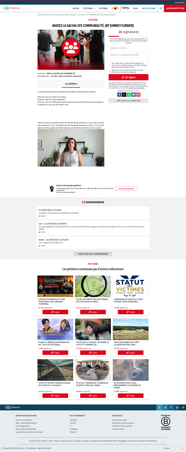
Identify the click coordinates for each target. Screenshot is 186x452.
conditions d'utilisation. (137, 88)
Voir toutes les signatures (129, 100)
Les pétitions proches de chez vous (29, 432)
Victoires (103, 8)
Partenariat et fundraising (26, 429)
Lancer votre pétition (24, 420)
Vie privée (77, 441)
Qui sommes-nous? (119, 420)
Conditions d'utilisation (137, 441)
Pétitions (48, 15)
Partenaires (152, 441)
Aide (51, 441)
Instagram (74, 429)
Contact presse (118, 429)
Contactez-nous (65, 441)
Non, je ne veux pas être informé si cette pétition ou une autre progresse (127, 71)
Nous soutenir (148, 8)
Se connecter (180, 2)
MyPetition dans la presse (122, 426)
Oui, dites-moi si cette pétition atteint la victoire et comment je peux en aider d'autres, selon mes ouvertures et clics (129, 65)
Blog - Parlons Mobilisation (26, 423)
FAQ (55, 441)
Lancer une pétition (175, 8)
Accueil (76, 8)
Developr (47, 448)
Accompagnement (23, 426)
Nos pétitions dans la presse (123, 423)
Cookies (85, 441)
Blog (135, 8)
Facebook (73, 420)
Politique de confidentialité (101, 441)
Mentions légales (120, 441)
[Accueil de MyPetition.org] (12, 8)
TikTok (72, 423)
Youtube (73, 432)
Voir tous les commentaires (93, 254)
